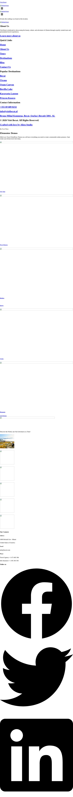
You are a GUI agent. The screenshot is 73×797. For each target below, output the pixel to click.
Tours (3, 53)
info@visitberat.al (9, 111)
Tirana (3, 80)
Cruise (2, 358)
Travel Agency (4, 245)
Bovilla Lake (6, 89)
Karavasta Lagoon (9, 93)
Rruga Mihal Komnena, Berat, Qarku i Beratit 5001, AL (27, 116)
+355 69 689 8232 (8, 107)
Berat (3, 76)
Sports (1, 305)
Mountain (2, 412)
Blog (2, 62)
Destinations (6, 58)
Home (3, 44)
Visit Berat (3, 2)
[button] (36, 8)
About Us (4, 49)
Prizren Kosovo (7, 98)
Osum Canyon (7, 84)
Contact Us (5, 67)
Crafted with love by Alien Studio (16, 124)
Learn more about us (10, 36)
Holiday (2, 298)
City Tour (2, 191)
